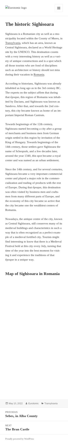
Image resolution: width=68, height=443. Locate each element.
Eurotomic (33, 403)
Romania (39, 74)
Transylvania (12, 42)
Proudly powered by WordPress (19, 439)
